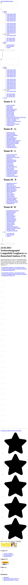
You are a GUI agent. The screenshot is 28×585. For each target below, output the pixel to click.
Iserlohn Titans (10, 162)
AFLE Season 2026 (11, 35)
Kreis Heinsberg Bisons (12, 170)
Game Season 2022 (11, 19)
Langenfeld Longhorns (12, 172)
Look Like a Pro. (11, 44)
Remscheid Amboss (11, 212)
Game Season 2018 (11, 24)
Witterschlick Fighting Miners (13, 228)
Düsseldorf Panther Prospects (13, 140)
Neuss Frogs (9, 192)
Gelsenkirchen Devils (12, 147)
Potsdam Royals (10, 203)
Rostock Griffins (10, 217)
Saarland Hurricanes (11, 218)
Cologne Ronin (10, 125)
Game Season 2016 (11, 27)
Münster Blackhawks (12, 190)
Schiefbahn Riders (11, 221)
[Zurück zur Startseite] (9, 7)
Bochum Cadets (10, 113)
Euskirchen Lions (11, 144)
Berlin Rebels (10, 108)
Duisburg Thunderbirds (12, 135)
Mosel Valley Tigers (11, 186)
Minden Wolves (10, 184)
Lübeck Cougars (10, 174)
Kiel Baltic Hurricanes (12, 166)
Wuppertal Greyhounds (12, 230)
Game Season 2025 (11, 15)
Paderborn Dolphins (11, 199)
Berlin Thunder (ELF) (12, 109)
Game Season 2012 (11, 32)
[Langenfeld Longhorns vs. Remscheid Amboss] (14, 270)
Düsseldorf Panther (11, 139)
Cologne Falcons (11, 122)
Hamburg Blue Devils (12, 154)
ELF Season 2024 (11, 39)
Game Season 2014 (11, 30)
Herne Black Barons (11, 160)
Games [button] (5, 68)
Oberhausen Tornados (12, 198)
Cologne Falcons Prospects (13, 124)
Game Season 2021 (11, 20)
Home (5, 11)
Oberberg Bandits (11, 196)
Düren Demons (10, 136)
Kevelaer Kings (10, 165)
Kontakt (8, 47)
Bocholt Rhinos (10, 112)
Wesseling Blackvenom (12, 226)
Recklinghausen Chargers (13, 210)
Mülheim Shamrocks (11, 188)
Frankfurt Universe (11, 146)
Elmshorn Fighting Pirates (13, 142)
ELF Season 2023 (11, 40)
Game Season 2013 (11, 31)
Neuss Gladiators (11, 194)
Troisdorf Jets (10, 225)
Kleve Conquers (10, 168)
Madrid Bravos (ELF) (12, 183)
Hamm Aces (9, 158)
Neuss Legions (10, 195)
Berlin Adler (9, 106)
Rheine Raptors (10, 214)
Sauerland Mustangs (11, 220)
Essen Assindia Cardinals (12, 143)
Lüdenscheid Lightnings (12, 176)
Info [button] (5, 232)
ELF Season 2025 (11, 38)
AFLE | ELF (7, 34)
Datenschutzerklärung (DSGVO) (11, 578)
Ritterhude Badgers (11, 216)
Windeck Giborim (11, 229)
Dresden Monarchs (11, 134)
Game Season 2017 (11, 26)
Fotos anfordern (10, 46)
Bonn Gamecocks (11, 116)
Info (5, 43)
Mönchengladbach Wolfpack (13, 187)
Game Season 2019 (11, 23)
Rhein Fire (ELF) (11, 213)
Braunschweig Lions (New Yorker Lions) (16, 117)
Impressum (6, 577)
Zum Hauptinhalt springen (7, 1)
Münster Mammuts (11, 191)
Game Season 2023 (11, 18)
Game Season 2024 (11, 16)
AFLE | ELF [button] (7, 90)
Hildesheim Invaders (11, 161)
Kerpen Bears (10, 164)
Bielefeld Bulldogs (11, 110)
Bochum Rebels (10, 114)
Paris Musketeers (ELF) (12, 200)
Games (5, 12)
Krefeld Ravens (10, 169)
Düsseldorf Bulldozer (12, 138)
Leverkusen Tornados (12, 173)
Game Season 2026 (11, 14)
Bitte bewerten (4, 541)
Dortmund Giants (11, 132)
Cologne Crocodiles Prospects (14, 121)
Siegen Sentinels (10, 222)
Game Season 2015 (11, 28)
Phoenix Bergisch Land (12, 202)
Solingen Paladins (11, 224)
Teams (5, 42)
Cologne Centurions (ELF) (13, 118)
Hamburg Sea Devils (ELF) (13, 157)
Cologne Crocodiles (11, 120)
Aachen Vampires (11, 105)
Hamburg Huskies (11, 156)
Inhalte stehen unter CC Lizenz (11, 580)
